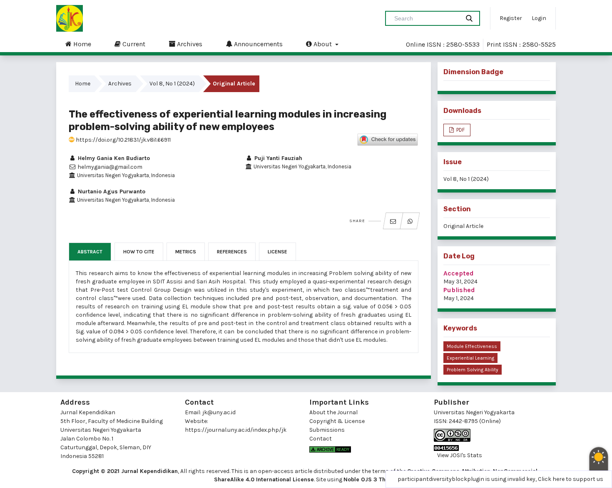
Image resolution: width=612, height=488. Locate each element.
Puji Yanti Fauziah (277, 158)
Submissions (327, 429)
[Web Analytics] (493, 448)
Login (539, 18)
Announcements (257, 44)
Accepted (458, 273)
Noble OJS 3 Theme (370, 479)
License (277, 252)
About (322, 44)
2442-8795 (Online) (475, 421)
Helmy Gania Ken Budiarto (113, 158)
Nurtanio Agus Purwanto (110, 191)
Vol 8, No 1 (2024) (172, 83)
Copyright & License (337, 421)
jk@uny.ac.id (219, 412)
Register (511, 18)
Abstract (89, 252)
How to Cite (138, 252)
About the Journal (333, 412)
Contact (320, 438)
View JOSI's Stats (459, 455)
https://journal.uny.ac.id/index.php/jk (235, 429)
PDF (460, 130)
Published (459, 290)
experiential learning (470, 358)
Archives (188, 44)
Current (133, 44)
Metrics (185, 252)
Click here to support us (570, 479)
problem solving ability (472, 370)
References (232, 252)
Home (81, 44)
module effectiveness (472, 346)
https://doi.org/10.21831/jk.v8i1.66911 (123, 139)
